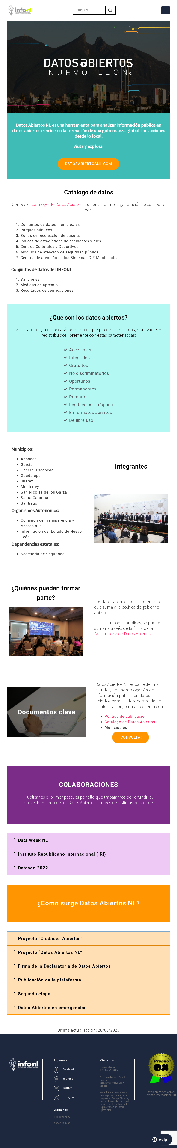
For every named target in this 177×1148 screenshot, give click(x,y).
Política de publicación (126, 716)
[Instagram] (56, 1097)
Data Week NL (33, 840)
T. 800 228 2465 (62, 1123)
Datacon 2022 (33, 868)
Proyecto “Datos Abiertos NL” (50, 952)
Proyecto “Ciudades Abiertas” (50, 938)
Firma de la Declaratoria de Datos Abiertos (64, 966)
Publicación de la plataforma (49, 980)
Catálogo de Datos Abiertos (57, 204)
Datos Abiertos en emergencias (52, 1007)
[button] (88, 840)
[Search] (110, 10)
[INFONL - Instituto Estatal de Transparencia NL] (19, 10)
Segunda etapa (34, 993)
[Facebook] (56, 1070)
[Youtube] (56, 1079)
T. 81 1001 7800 (62, 1117)
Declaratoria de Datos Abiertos (122, 633)
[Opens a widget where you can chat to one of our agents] (159, 1140)
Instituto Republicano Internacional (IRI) (62, 854)
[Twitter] (56, 1088)
